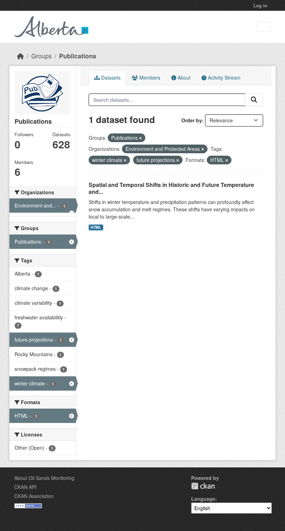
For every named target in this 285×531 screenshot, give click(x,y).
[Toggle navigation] (263, 27)
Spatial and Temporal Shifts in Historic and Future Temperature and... (171, 188)
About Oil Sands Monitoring (44, 477)
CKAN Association (34, 495)
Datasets (110, 77)
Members (149, 77)
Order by (191, 120)
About (183, 77)
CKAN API (25, 486)
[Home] (20, 55)
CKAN (203, 486)
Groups (41, 55)
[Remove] (140, 138)
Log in (260, 5)
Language (203, 498)
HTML (96, 227)
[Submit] (254, 99)
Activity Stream (223, 77)
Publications (77, 55)
